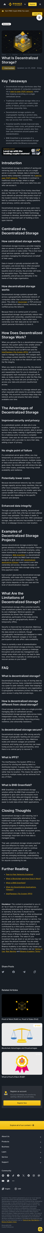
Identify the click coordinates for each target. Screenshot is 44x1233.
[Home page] (15, 4)
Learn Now (37, 14)
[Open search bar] (24, 4)
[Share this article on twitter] (3, 972)
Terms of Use (27, 1220)
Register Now (22, 1103)
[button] (40, 4)
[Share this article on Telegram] (24, 972)
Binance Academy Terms (9, 1222)
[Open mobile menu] (40, 4)
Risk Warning (35, 1220)
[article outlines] (39, 17)
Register (32, 4)
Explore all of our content (20, 1125)
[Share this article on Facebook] (13, 972)
